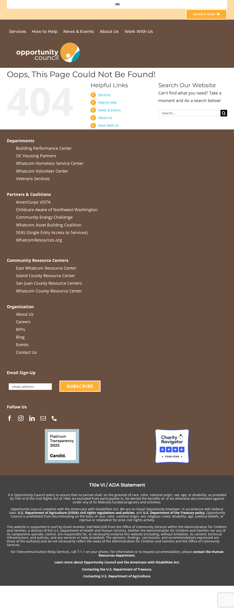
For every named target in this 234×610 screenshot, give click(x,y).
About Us (105, 118)
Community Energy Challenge (44, 217)
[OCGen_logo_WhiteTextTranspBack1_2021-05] (48, 42)
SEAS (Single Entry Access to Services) (52, 232)
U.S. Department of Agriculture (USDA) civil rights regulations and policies (76, 512)
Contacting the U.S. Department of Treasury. (117, 569)
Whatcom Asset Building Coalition (48, 225)
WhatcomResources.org (39, 240)
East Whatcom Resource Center (46, 268)
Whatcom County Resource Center (49, 291)
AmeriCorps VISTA (33, 202)
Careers (23, 321)
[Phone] (54, 418)
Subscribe (80, 386)
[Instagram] (21, 418)
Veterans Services (33, 178)
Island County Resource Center (45, 275)
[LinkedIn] (32, 418)
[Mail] (43, 418)
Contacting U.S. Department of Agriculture (116, 576)
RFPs (20, 329)
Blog (20, 337)
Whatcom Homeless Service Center (49, 163)
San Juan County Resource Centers (49, 283)
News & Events (109, 110)
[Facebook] (9, 418)
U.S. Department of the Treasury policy (174, 512)
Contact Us (26, 352)
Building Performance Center (44, 148)
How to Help (107, 102)
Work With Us (108, 125)
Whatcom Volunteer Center (42, 171)
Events (22, 344)
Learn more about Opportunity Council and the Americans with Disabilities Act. (117, 562)
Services (104, 95)
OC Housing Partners (36, 155)
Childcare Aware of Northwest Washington (57, 209)
